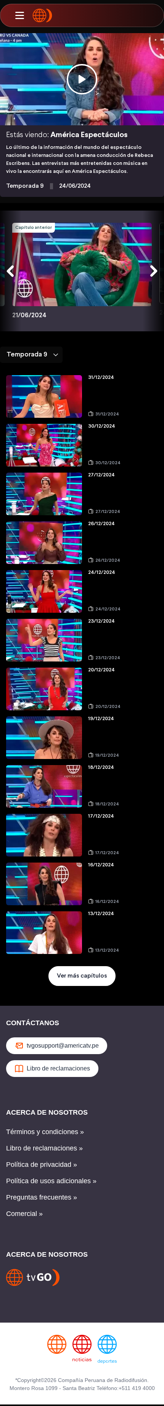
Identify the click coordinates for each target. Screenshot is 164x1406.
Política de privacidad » (41, 1164)
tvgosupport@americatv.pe (63, 1045)
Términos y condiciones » (45, 1132)
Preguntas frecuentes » (41, 1197)
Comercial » (24, 1213)
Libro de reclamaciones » (44, 1148)
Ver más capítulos (82, 976)
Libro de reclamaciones (58, 1068)
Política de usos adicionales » (51, 1181)
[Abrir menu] (19, 15)
